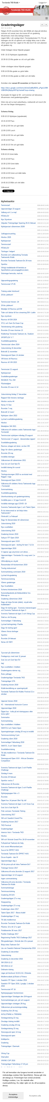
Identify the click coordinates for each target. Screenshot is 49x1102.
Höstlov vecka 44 (7, 401)
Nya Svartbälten (7, 586)
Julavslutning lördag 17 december (13, 394)
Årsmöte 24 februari (8, 639)
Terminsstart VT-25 (8, 284)
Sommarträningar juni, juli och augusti (15, 1000)
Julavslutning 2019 (8, 523)
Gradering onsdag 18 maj (10, 1025)
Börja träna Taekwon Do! (10, 945)
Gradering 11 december (10, 952)
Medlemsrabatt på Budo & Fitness (14, 977)
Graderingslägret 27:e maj (11, 898)
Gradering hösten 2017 (9, 822)
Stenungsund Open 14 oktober (12, 355)
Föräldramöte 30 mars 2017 (11, 930)
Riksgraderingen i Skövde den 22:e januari (17, 941)
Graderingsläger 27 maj (10, 916)
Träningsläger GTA (8, 681)
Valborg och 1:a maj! (9, 212)
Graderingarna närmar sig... (11, 670)
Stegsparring (6, 902)
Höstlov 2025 (6, 237)
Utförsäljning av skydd (9, 561)
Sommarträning (7, 489)
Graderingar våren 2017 (10, 909)
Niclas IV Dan (6, 405)
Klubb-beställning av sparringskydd (14, 688)
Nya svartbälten (7, 527)
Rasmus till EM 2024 (9, 320)
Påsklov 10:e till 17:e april (11, 927)
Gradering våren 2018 (9, 739)
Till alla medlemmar (8, 920)
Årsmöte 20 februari (8, 777)
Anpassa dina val (10, 1089)
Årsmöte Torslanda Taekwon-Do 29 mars (16, 261)
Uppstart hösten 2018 (9, 701)
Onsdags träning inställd (10, 1021)
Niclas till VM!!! (7, 642)
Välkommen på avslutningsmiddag (14, 1007)
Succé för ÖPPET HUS (10, 850)
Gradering (4, 1043)
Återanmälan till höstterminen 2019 (14, 565)
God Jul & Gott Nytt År (9, 808)
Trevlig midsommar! (8, 568)
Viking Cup (5, 1053)
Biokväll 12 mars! (7, 412)
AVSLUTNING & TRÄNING (11, 1014)
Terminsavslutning (8, 579)
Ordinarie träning (7, 970)
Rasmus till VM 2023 (9, 362)
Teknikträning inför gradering (11, 327)
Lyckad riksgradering (9, 575)
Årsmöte (4, 797)
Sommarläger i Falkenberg (11, 621)
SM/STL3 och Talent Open (11, 728)
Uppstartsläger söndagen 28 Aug (13, 1004)
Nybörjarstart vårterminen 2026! (13, 227)
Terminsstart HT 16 (8, 989)
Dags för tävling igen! (9, 628)
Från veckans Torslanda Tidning (13, 811)
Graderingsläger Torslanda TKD (13, 678)
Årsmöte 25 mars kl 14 (9, 387)
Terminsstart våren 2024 (10, 344)
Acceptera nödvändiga (13, 1095)
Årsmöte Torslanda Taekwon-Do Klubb (15, 923)
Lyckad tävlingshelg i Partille (12, 624)
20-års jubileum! (7, 295)
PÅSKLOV (5, 216)
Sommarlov (5, 717)
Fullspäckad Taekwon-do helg (12, 843)
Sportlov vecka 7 (7, 781)
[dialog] (24, 1084)
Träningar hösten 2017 (9, 868)
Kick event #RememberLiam (11, 847)
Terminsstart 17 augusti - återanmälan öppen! (18, 439)
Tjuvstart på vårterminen (10, 653)
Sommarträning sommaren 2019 (13, 572)
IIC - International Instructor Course (14, 705)
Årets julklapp (6, 674)
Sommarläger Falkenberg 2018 (12, 742)
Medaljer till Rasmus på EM (11, 309)
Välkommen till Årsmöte (10, 784)
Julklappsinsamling (8, 234)
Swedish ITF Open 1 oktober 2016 (14, 980)
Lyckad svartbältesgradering (11, 419)
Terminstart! (5, 205)
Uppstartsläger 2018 (8, 708)
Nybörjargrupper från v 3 (10, 793)
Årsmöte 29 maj (7, 453)
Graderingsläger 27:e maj (10, 906)
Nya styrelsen (6, 316)
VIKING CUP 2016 (8, 1060)
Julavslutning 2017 (8, 815)
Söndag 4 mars (7, 773)
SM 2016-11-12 (6, 962)
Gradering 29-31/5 (8, 895)
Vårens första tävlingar (9, 631)
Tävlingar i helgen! (8, 251)
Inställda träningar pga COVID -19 (14, 504)
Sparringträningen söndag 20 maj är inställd (17, 732)
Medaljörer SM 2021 (8, 426)
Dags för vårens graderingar (11, 450)
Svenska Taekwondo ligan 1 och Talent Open (18, 507)
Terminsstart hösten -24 (10, 302)
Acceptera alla (35, 1096)
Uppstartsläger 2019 (8, 548)
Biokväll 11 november (9, 352)
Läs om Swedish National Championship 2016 (18, 948)
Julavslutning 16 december (11, 348)
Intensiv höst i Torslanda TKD (12, 832)
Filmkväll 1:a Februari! (9, 516)
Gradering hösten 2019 (9, 534)
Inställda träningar (8, 457)
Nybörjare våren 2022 (9, 416)
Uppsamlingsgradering (9, 281)
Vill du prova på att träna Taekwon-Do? (15, 864)
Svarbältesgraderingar (9, 376)
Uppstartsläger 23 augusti (10, 209)
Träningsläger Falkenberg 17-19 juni (14, 1064)
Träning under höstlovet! (10, 291)
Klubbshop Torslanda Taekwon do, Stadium (17, 334)
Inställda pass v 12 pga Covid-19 (13, 500)
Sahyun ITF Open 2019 (10, 538)
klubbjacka (5, 1039)
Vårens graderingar (8, 582)
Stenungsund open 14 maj (11, 1032)
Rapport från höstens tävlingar (12, 398)
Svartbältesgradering (9, 341)
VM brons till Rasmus (9, 359)
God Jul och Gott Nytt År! (10, 660)
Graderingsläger (12, 25)
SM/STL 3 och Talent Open (11, 746)
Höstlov (4, 423)
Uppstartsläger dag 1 (9, 861)
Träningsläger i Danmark (10, 1046)
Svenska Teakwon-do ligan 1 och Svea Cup (17, 804)
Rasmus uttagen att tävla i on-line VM (15, 446)
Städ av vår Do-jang (8, 617)
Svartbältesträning (8, 749)
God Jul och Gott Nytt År (10, 464)
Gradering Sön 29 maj (9, 1011)
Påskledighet (6, 384)
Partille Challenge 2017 (9, 934)
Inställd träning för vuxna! (10, 467)
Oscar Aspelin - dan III (9, 857)
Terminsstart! (6, 244)
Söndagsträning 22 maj (9, 1018)
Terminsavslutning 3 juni (10, 735)
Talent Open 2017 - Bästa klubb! (13, 913)
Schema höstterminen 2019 (11, 590)
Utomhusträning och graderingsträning (15, 496)
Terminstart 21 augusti (9, 369)
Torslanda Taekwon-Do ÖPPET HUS (15, 854)
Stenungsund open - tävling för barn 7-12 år (17, 545)
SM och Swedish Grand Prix (11, 818)
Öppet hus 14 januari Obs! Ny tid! (13, 800)
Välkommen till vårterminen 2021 (13, 460)
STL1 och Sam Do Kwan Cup (12, 323)
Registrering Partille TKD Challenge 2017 (16, 938)
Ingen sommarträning (9, 879)
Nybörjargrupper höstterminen (12, 993)
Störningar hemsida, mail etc (12, 273)
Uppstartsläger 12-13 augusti (12, 875)
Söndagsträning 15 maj (9, 1028)
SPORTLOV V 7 (7, 337)
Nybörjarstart (6, 241)
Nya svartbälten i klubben (10, 667)
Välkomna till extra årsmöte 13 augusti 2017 (17, 871)
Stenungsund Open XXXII (11, 480)
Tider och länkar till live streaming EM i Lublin (18, 313)
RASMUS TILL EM (8, 380)
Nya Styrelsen (6, 219)
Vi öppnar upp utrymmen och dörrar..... (15, 552)
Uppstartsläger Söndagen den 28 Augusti (16, 996)
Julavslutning (6, 955)
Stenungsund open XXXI (10, 541)
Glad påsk (5, 1057)
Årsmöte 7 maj (6, 408)
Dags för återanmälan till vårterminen (15, 520)
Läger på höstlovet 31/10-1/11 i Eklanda (16, 973)
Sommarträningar (7, 888)
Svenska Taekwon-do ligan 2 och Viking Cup (18, 614)
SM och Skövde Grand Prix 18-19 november (17, 839)
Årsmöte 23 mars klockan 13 (12, 330)
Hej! (2, 663)
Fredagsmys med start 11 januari (13, 656)
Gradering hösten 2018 (9, 685)
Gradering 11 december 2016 (12, 959)
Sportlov (4, 264)
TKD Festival (6, 825)
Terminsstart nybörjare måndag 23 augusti (17, 435)
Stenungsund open (8, 1036)
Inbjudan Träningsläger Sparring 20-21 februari (18, 223)
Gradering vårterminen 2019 (11, 599)
